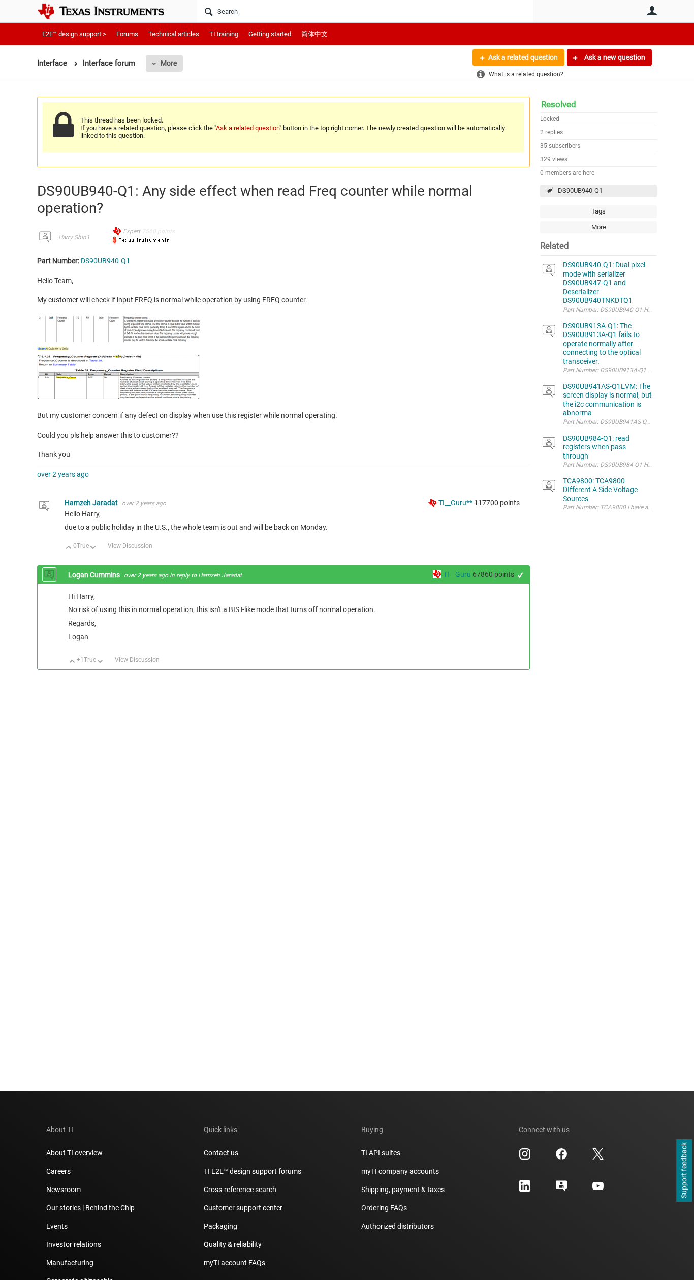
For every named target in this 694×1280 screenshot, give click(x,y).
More (169, 63)
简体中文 (314, 34)
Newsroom (63, 1189)
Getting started (269, 34)
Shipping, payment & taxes (403, 1189)
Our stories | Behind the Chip (90, 1208)
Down (93, 548)
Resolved (558, 104)
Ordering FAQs (384, 1208)
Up (69, 548)
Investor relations (73, 1244)
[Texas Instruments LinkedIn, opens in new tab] (525, 1189)
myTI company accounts (400, 1171)
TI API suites (380, 1153)
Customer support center (243, 1208)
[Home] (108, 11)
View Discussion (130, 546)
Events (57, 1226)
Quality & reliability (233, 1244)
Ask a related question (523, 57)
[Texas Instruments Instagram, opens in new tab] (525, 1157)
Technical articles (173, 34)
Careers (58, 1171)
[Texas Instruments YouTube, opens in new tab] (598, 1189)
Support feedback (684, 1171)
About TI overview (74, 1153)
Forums (127, 34)
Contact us (221, 1153)
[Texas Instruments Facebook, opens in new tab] (561, 1157)
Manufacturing (69, 1263)
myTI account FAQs (234, 1263)
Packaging (220, 1226)
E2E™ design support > (74, 34)
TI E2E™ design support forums (252, 1171)
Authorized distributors (397, 1226)
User (652, 11)
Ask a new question (614, 57)
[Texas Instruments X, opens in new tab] (598, 1157)
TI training (223, 34)
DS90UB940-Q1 (580, 190)
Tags (598, 211)
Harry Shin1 (74, 237)
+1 (520, 575)
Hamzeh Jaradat (92, 503)
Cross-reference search (240, 1189)
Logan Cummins (94, 575)
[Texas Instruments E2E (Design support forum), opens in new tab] (561, 1189)
